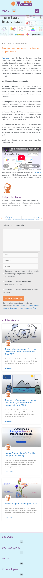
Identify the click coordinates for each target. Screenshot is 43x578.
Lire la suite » (9, 368)
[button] (14, 10)
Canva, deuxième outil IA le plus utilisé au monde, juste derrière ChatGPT (20, 351)
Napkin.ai (5, 58)
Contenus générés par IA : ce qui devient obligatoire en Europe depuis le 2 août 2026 (20, 402)
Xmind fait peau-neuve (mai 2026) (21, 503)
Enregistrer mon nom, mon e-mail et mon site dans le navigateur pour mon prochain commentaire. (22, 273)
